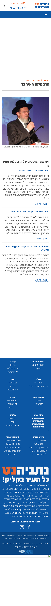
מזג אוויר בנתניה (16, 7)
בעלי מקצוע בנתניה (38, 440)
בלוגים (13, 415)
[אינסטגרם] (22, 527)
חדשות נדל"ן (38, 382)
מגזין (13, 379)
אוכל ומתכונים (13, 389)
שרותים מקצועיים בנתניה (38, 447)
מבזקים (38, 368)
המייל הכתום (16, 3)
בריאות (12, 364)
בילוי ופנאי (38, 415)
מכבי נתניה (12, 407)
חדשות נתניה (38, 361)
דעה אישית (13, 418)
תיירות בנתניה (38, 426)
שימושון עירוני (12, 437)
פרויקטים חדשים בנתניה (38, 386)
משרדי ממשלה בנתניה (12, 450)
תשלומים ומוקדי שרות (13, 440)
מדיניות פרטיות (15, 543)
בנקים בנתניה (13, 454)
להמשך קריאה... (42, 203)
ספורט (12, 397)
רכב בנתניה (38, 443)
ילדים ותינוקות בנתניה (38, 454)
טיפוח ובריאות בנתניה (38, 450)
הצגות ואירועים (38, 418)
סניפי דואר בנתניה (13, 443)
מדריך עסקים (38, 437)
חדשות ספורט (12, 400)
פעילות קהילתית (13, 368)
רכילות (38, 400)
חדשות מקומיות (38, 364)
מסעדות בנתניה (38, 424)
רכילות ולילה (38, 397)
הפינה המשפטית (12, 425)
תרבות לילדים (38, 421)
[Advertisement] (25, 48)
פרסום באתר (28, 543)
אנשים (12, 386)
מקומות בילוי (38, 404)
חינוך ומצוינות (13, 371)
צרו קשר (18, 547)
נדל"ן (38, 379)
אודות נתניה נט (42, 543)
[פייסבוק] (29, 527)
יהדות (13, 422)
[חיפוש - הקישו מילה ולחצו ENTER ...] (3, 5)
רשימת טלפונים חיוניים (12, 447)
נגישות (26, 547)
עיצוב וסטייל (12, 382)
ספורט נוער (12, 404)
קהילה (13, 361)
